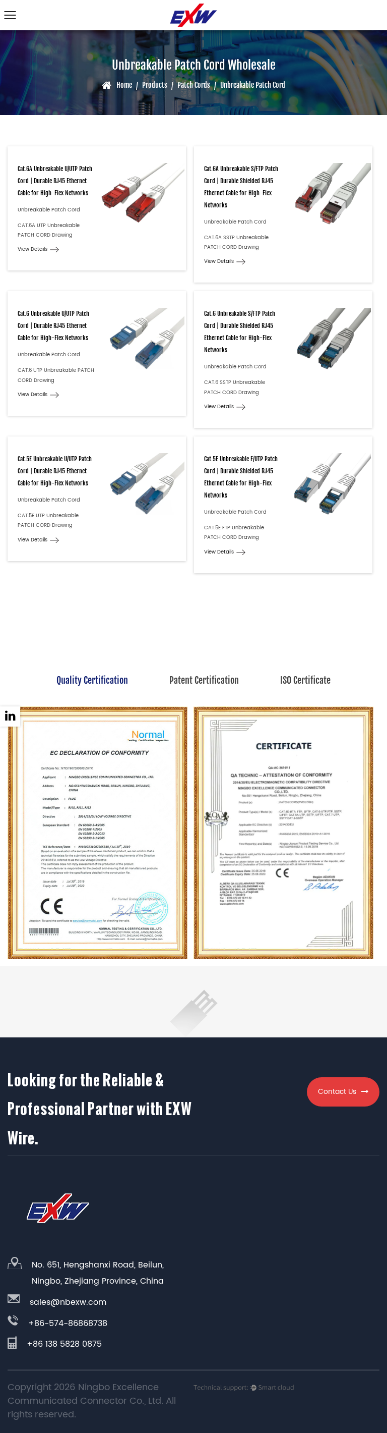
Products (154, 85)
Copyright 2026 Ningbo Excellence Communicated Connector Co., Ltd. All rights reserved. (92, 1401)
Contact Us (337, 1092)
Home (124, 85)
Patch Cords (193, 85)
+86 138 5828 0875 (64, 1344)
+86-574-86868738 (67, 1323)
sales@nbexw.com (68, 1302)
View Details (32, 249)
